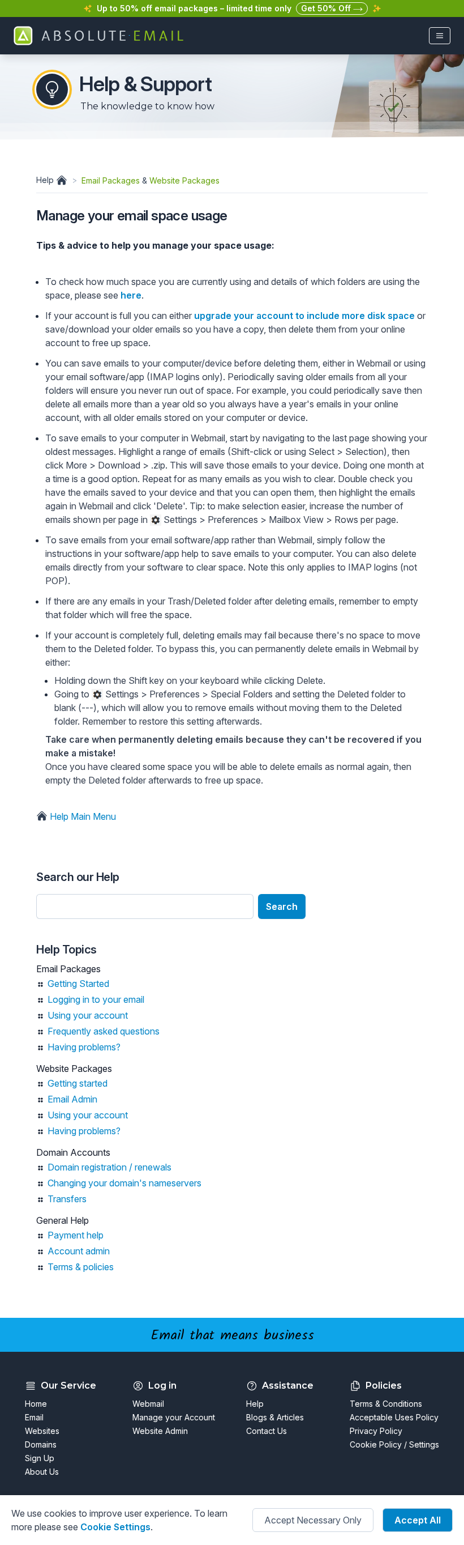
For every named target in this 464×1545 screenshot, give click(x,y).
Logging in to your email (96, 999)
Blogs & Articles (275, 1417)
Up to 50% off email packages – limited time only (194, 8)
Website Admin (160, 1431)
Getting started (78, 1083)
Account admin (79, 1251)
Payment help (76, 1235)
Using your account (88, 1015)
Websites (42, 1431)
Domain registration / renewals (109, 1167)
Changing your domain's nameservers (124, 1183)
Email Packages (110, 180)
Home (36, 1403)
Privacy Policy (376, 1431)
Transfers (67, 1198)
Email (34, 1417)
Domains (41, 1444)
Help (46, 180)
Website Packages (184, 180)
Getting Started (78, 983)
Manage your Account (173, 1417)
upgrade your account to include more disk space (304, 315)
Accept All (417, 1520)
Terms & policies (81, 1266)
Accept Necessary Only (313, 1520)
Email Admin (72, 1099)
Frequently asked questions (104, 1031)
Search (282, 906)
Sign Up (39, 1458)
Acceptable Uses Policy (394, 1417)
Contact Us (266, 1431)
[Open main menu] (439, 35)
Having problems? (84, 1047)
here (131, 295)
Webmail (148, 1403)
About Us (42, 1471)
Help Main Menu (82, 816)
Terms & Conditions (386, 1403)
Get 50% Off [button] (327, 8)
